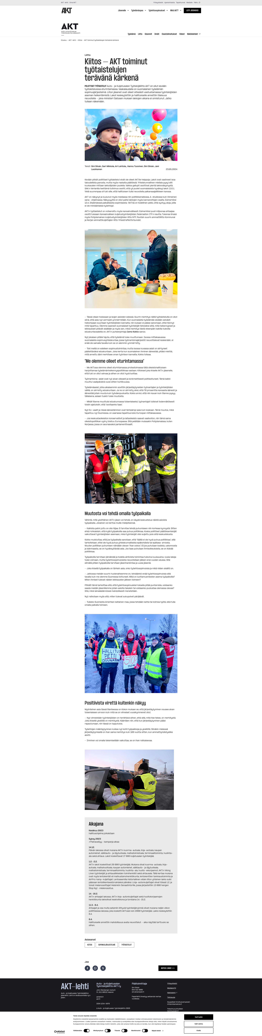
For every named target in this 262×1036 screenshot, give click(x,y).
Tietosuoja (171, 997)
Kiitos (89, 945)
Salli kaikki (198, 1017)
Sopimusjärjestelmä (106, 945)
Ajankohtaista (169, 2)
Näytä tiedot (156, 1031)
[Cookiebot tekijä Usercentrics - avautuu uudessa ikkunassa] (59, 1032)
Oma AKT (72, 2)
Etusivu (64, 40)
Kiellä (199, 1030)
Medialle (189, 2)
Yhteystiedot (158, 2)
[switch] (108, 1030)
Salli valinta (199, 1024)
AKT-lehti (64, 2)
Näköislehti (171, 993)
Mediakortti (171, 988)
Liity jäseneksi (192, 10)
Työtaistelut (126, 945)
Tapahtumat (180, 2)
